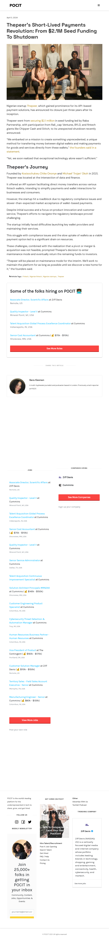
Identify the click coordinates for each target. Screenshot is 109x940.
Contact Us (44, 860)
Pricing (43, 863)
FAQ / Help (44, 856)
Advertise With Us (80, 801)
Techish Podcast (79, 805)
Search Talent (46, 850)
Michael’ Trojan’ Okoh (75, 173)
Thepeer (61, 276)
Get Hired (44, 853)
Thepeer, (32, 106)
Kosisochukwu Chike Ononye (39, 173)
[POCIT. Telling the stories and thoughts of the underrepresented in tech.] (15, 5)
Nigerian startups (49, 276)
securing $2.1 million (42, 120)
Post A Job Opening (48, 846)
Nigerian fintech (36, 276)
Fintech (25, 276)
